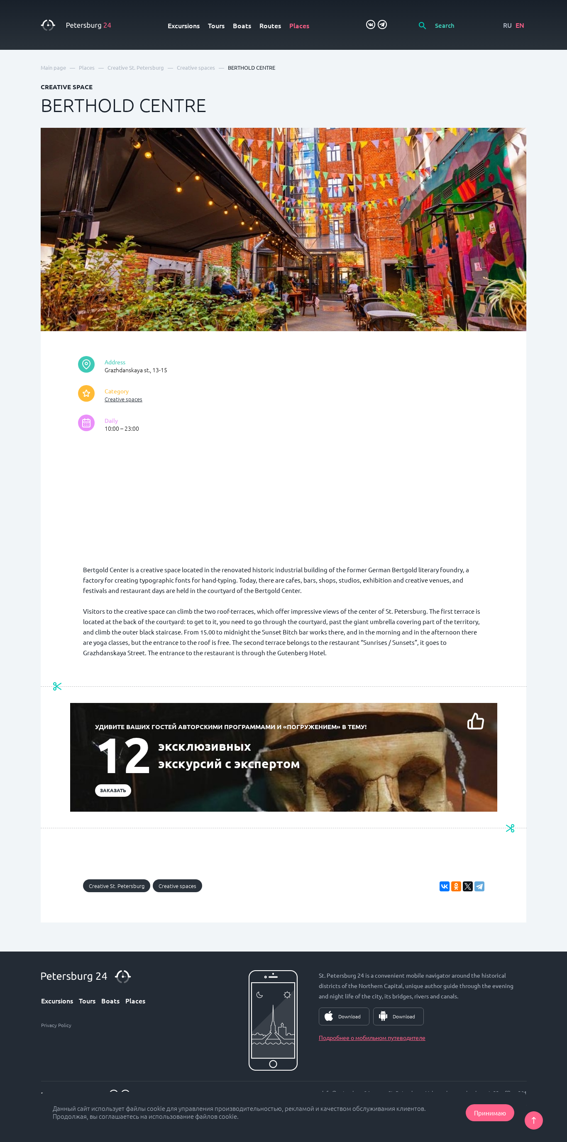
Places (299, 25)
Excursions (184, 25)
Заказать (113, 790)
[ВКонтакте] (445, 886)
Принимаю (490, 1113)
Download (349, 1016)
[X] (468, 886)
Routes (270, 25)
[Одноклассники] (456, 886)
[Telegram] (479, 886)
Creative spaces (123, 399)
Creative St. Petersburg (116, 886)
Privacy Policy (56, 1025)
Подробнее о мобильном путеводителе (372, 1037)
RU (507, 24)
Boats (242, 25)
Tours (216, 25)
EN (520, 24)
